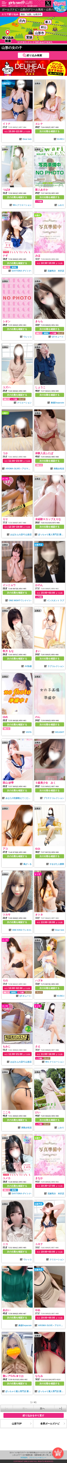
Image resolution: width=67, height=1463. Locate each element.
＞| (60, 1408)
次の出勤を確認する (50, 131)
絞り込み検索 (34, 55)
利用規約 (24, 1457)
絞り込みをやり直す (33, 1415)
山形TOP (17, 1423)
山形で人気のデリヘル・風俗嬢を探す (23, 6)
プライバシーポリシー (37, 1457)
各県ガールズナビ (50, 1423)
